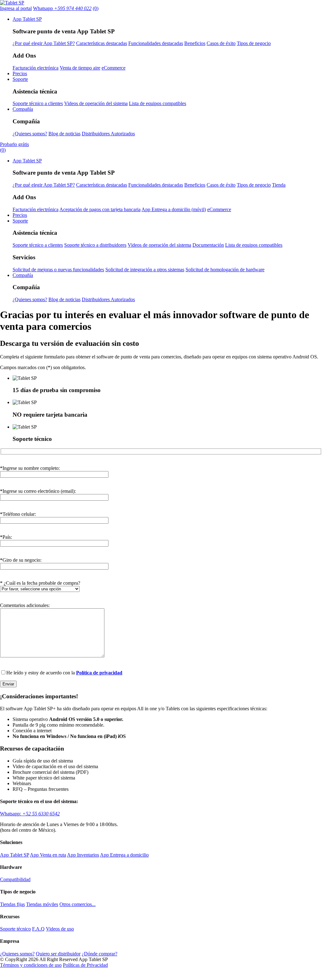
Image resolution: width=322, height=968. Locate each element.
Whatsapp (62, 8)
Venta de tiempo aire (80, 67)
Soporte (20, 79)
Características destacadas (101, 43)
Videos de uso (60, 928)
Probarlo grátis (14, 144)
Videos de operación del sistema (96, 103)
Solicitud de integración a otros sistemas (144, 269)
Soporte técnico (15, 928)
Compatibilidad (15, 879)
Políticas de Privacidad (85, 965)
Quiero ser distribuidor (58, 953)
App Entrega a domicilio (124, 855)
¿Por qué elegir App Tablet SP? (44, 43)
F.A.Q (38, 928)
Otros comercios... (77, 904)
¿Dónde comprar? (99, 953)
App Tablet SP (27, 19)
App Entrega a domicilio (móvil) (174, 209)
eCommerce (113, 67)
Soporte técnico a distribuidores (95, 245)
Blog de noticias (64, 133)
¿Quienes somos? (30, 133)
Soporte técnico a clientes (38, 103)
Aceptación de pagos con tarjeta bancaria (100, 209)
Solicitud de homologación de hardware (225, 269)
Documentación (208, 245)
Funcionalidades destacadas (155, 43)
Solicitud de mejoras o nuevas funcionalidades (58, 269)
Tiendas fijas (12, 904)
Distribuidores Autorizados (108, 133)
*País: (6, 537)
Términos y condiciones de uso (31, 965)
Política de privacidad (99, 672)
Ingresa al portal (16, 8)
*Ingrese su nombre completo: (30, 468)
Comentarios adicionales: (25, 605)
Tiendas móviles (42, 904)
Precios (20, 73)
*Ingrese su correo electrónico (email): (38, 491)
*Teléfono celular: (18, 514)
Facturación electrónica (35, 67)
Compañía (23, 109)
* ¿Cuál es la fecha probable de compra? (40, 583)
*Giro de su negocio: (21, 560)
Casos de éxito (221, 43)
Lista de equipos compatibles (157, 103)
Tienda (279, 185)
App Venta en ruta (48, 855)
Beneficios (194, 43)
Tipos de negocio (254, 43)
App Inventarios (83, 855)
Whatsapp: (30, 813)
